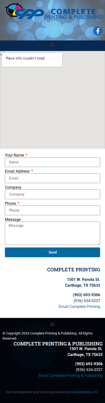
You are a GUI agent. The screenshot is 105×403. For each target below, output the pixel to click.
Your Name (15, 155)
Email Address (18, 171)
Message (13, 220)
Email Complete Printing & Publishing (70, 375)
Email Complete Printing (79, 306)
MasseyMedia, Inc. (85, 392)
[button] (53, 44)
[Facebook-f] (98, 31)
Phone (11, 204)
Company (13, 187)
